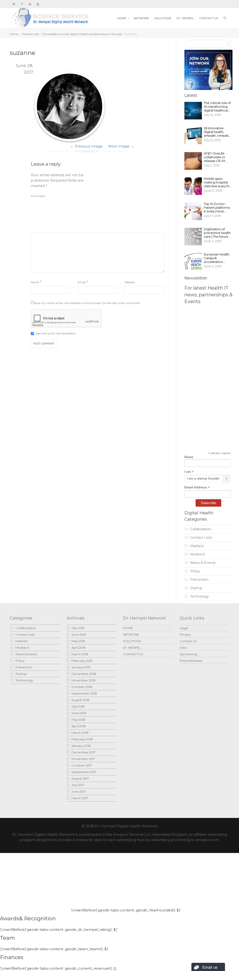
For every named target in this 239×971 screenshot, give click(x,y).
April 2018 (78, 726)
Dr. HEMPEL (185, 18)
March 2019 (79, 654)
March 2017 (79, 798)
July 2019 (77, 628)
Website (129, 282)
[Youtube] (38, 4)
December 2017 (83, 752)
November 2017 (83, 759)
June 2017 (78, 791)
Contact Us (188, 641)
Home (14, 34)
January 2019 (80, 667)
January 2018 (81, 746)
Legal (184, 628)
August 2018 (80, 700)
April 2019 (78, 647)
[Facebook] (22, 4)
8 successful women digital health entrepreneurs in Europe (82, 34)
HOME (122, 18)
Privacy (185, 634)
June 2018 (78, 713)
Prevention (199, 579)
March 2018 (79, 733)
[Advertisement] (129, 201)
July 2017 (77, 785)
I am (189, 471)
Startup (196, 588)
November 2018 (83, 680)
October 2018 (81, 687)
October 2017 (81, 765)
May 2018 (78, 719)
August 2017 (80, 778)
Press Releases (191, 661)
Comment (38, 196)
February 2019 (81, 661)
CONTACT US (208, 18)
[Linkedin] (30, 4)
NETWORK (141, 18)
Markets (197, 546)
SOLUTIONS (163, 18)
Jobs (183, 647)
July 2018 (77, 706)
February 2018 (82, 739)
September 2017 (83, 772)
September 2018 (84, 693)
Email (82, 282)
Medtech (197, 554)
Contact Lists (30, 34)
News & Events (203, 563)
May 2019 (78, 641)
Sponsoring (188, 654)
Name (35, 282)
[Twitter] (14, 4)
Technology (199, 596)
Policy (195, 571)
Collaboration (200, 529)
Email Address (197, 487)
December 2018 (83, 674)
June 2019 (78, 634)
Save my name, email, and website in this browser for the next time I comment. (87, 303)
